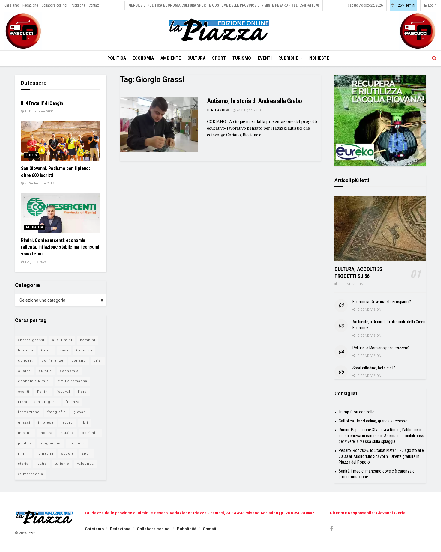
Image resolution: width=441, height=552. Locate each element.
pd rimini (90, 433)
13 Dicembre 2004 (38, 111)
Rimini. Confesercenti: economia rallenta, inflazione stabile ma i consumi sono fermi (60, 247)
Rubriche (288, 58)
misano (25, 433)
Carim (46, 350)
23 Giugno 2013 (248, 110)
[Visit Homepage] (220, 31)
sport (87, 453)
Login (431, 5)
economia (69, 371)
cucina (24, 371)
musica (67, 433)
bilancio (25, 350)
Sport (219, 58)
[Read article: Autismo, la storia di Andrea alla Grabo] (159, 124)
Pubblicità (78, 5)
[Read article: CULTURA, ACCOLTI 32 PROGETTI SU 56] (380, 228)
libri (84, 423)
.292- (32, 533)
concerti (26, 361)
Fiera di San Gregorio (38, 402)
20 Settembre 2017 (39, 183)
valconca (85, 464)
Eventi (265, 58)
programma (51, 443)
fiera (82, 392)
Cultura (197, 58)
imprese (46, 423)
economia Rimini (34, 381)
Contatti (94, 5)
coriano (78, 361)
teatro (41, 464)
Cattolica (84, 350)
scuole (67, 453)
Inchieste (318, 58)
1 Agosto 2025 (35, 262)
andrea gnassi (31, 340)
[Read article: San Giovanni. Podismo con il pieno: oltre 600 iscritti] (60, 141)
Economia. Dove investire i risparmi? (381, 301)
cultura (45, 371)
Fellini (43, 392)
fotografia (56, 412)
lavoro (67, 423)
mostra (46, 433)
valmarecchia (30, 474)
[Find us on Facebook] (331, 528)
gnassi (24, 423)
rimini (23, 453)
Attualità (35, 227)
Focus (31, 155)
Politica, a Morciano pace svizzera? (381, 347)
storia (23, 464)
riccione (77, 443)
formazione (29, 412)
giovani (80, 412)
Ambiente (170, 58)
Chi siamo (11, 5)
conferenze (53, 361)
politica (25, 443)
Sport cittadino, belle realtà (374, 368)
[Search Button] (434, 58)
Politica (116, 58)
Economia (143, 58)
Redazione (30, 5)
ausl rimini (62, 340)
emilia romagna (72, 381)
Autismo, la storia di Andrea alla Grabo (254, 101)
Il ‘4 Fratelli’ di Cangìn (42, 103)
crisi (98, 361)
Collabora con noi (54, 5)
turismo (62, 464)
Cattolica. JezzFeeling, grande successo (373, 421)
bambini (87, 340)
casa (64, 350)
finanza (73, 402)
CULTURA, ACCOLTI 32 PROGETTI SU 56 (358, 272)
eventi (23, 392)
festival (63, 392)
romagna (45, 453)
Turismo (241, 58)
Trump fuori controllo (357, 412)
